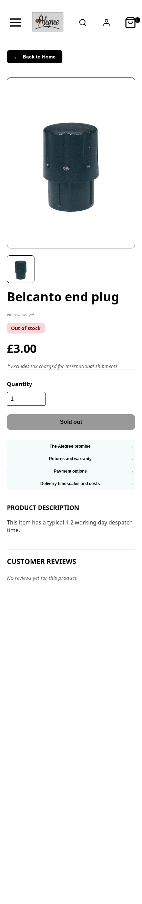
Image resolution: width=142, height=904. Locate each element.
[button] (71, 316)
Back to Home (34, 56)
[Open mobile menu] (15, 22)
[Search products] (82, 22)
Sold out (71, 422)
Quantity (19, 384)
